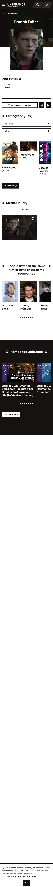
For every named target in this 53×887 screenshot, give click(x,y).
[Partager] (41, 105)
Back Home (9, 167)
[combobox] (26, 124)
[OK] (26, 883)
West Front (27, 154)
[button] (33, 218)
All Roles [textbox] (9, 131)
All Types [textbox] (9, 123)
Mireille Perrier (43, 307)
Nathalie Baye (7, 307)
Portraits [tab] (26, 210)
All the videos (11, 414)
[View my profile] (47, 5)
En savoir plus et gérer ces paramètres (19, 876)
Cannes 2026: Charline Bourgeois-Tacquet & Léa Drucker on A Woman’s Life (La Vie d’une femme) (18, 390)
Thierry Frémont (25, 307)
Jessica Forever (43, 169)
